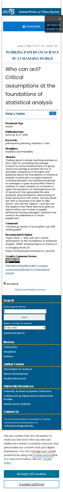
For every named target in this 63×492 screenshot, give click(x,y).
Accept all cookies (31, 474)
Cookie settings (43, 455)
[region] (31, 461)
